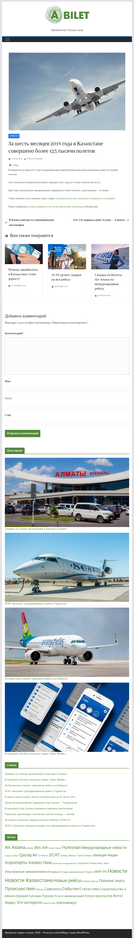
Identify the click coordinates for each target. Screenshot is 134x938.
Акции (112, 855)
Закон (106, 863)
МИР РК (100, 871)
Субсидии (35, 896)
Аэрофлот (84, 863)
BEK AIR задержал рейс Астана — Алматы (99, 220)
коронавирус (66, 903)
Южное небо (49, 903)
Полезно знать (112, 881)
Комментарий (14, 333)
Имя (7, 381)
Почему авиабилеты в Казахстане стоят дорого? (23, 274)
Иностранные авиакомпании (25, 871)
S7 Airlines (43, 856)
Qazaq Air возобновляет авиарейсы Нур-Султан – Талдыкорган (41, 802)
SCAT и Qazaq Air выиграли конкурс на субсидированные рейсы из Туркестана (50, 825)
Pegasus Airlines (12, 856)
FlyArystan (71, 847)
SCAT (54, 855)
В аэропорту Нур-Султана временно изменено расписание (39, 808)
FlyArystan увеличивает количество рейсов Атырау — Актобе (40, 814)
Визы (100, 863)
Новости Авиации (34, 159)
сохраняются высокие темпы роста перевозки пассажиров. (85, 198)
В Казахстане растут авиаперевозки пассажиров (31, 223)
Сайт (8, 415)
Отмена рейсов (90, 881)
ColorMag (61, 932)
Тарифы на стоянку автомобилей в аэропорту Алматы (36, 528)
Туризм (47, 896)
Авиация (100, 855)
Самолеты (52, 889)
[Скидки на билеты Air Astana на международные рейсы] (110, 246)
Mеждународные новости (104, 847)
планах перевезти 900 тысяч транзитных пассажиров (56, 206)
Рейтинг (40, 889)
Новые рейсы (67, 880)
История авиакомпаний (72, 872)
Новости (14, 136)
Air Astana (15, 847)
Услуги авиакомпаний (69, 896)
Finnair (57, 848)
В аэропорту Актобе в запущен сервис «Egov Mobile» (35, 753)
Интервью (53, 871)
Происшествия (20, 888)
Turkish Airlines (84, 855)
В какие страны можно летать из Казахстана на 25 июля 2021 (40, 796)
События (70, 889)
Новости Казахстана (29, 880)
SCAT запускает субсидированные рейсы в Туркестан (35, 603)
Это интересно (29, 902)
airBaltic (30, 848)
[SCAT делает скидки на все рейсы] (67, 246)
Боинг (93, 863)
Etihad (51, 848)
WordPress (83, 932)
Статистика (89, 889)
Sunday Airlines (68, 855)
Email (8, 398)
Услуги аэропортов (98, 896)
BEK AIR (41, 848)
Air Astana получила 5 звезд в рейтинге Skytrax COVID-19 (37, 820)
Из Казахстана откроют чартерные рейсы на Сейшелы (36, 678)
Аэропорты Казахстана (28, 862)
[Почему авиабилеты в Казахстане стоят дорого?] (24, 246)
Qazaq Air (28, 855)
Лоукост (89, 871)
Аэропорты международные (65, 863)
